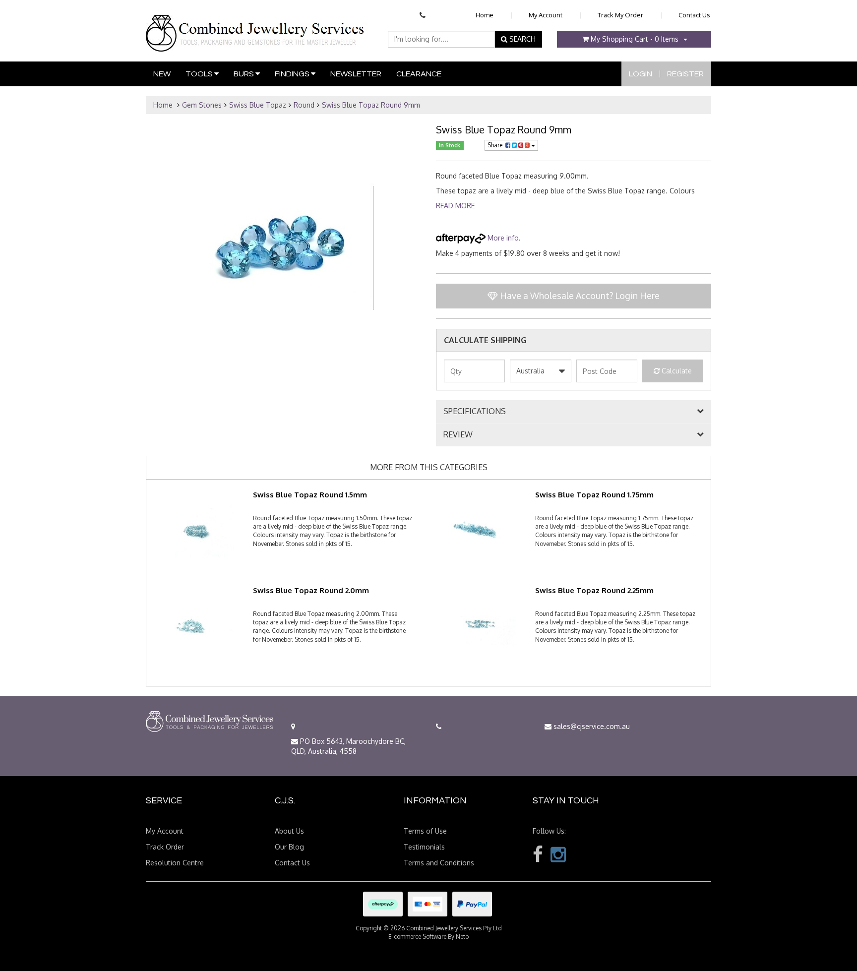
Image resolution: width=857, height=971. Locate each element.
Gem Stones (202, 105)
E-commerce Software (417, 936)
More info (502, 238)
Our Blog (289, 847)
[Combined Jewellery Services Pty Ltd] (257, 25)
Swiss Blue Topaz (257, 105)
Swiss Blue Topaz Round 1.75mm (594, 494)
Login (640, 74)
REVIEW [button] (458, 434)
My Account (545, 15)
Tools (199, 74)
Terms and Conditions (439, 862)
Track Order (165, 847)
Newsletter (355, 74)
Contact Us (694, 15)
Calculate (676, 370)
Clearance (418, 74)
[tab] (573, 411)
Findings (293, 74)
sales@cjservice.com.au (590, 726)
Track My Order (620, 15)
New (162, 74)
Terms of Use (425, 831)
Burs (244, 74)
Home (484, 15)
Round (304, 105)
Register (685, 74)
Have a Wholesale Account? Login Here (579, 295)
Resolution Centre (175, 862)
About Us (289, 831)
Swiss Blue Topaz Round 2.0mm (311, 590)
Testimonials (424, 847)
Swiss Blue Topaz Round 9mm (371, 105)
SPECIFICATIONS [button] (474, 411)
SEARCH (521, 39)
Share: (496, 145)
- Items (634, 39)
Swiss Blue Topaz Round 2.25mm (594, 590)
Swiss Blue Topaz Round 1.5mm (310, 494)
